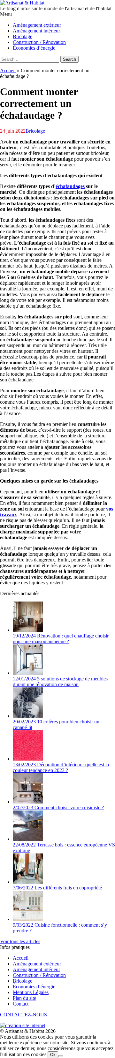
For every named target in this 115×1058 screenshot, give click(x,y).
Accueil (8, 70)
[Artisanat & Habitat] (22, 2)
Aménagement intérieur (36, 969)
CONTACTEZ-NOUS (23, 1014)
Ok (53, 1054)
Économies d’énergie (34, 986)
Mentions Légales (31, 992)
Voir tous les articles (20, 941)
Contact (20, 1003)
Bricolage (35, 131)
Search (69, 59)
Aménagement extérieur (37, 963)
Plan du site (24, 998)
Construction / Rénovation (39, 975)
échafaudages (70, 186)
